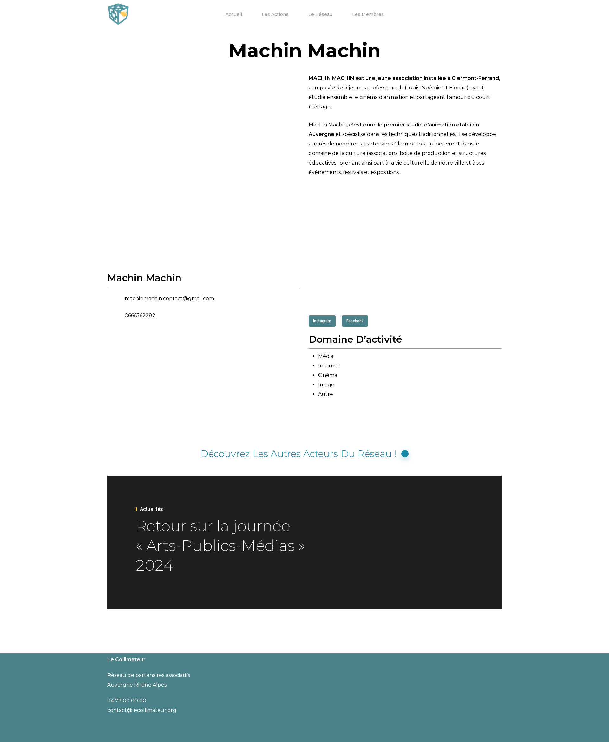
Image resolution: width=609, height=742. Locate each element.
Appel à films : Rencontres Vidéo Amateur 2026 (201, 678)
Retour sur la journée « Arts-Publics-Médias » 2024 (220, 545)
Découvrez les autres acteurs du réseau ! (298, 454)
